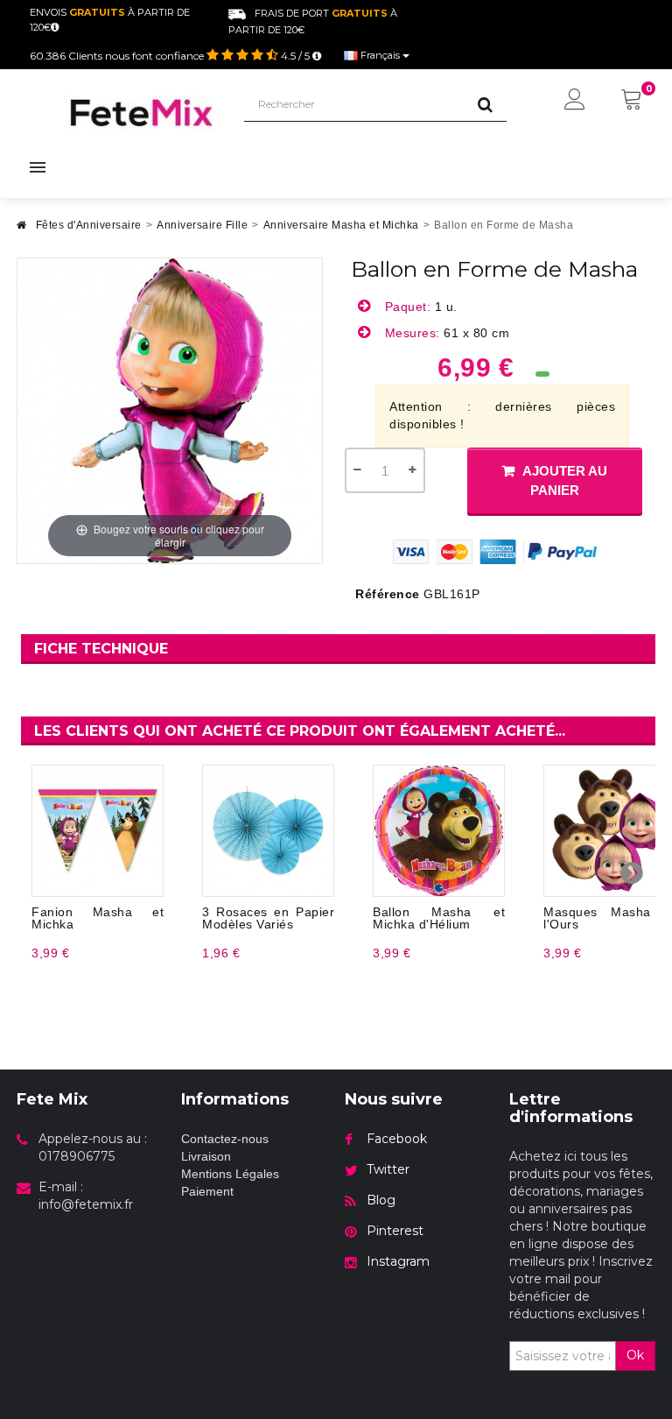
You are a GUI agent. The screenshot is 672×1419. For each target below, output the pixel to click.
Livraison (206, 1156)
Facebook (397, 1139)
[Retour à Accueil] (22, 230)
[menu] (574, 101)
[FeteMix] (142, 112)
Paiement (207, 1191)
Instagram (398, 1261)
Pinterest (395, 1231)
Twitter (388, 1169)
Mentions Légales (230, 1174)
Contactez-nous (225, 1139)
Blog (381, 1200)
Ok (635, 1355)
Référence (387, 594)
